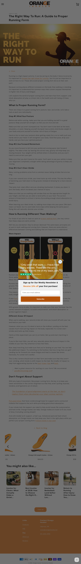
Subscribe (40, 299)
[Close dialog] (60, 261)
